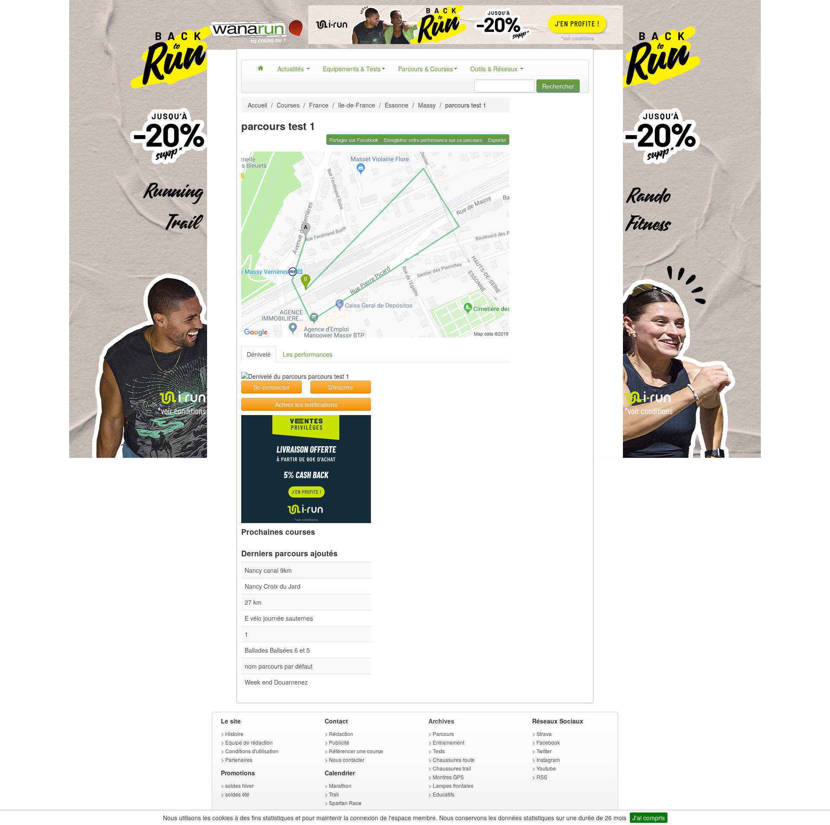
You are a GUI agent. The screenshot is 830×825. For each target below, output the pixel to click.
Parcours (443, 733)
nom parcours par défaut (279, 666)
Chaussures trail (452, 768)
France (319, 105)
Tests (439, 751)
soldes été (237, 794)
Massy (427, 105)
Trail (334, 794)
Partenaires (238, 759)
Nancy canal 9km (268, 570)
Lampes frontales (453, 785)
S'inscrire (340, 387)
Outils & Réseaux (494, 68)
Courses (288, 105)
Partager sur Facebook (353, 139)
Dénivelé (259, 354)
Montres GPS (448, 777)
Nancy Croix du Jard (272, 586)
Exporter (497, 139)
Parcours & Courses (425, 68)
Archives (441, 721)
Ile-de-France (356, 105)
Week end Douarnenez (276, 682)
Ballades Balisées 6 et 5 (277, 650)
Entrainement (448, 742)
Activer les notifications (306, 404)
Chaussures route (454, 759)
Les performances (307, 354)
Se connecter (271, 387)
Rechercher (558, 86)
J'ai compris (648, 817)
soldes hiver (239, 785)
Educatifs (443, 794)
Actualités (292, 68)
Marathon (340, 785)
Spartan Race (345, 802)
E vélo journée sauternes (279, 618)
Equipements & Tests (352, 68)
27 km (253, 602)
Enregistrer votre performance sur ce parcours (433, 139)
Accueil (257, 105)
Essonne (397, 105)
